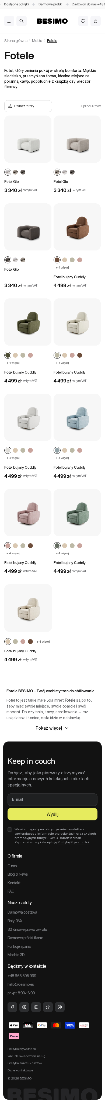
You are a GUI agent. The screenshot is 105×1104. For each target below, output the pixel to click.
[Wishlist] (83, 21)
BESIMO (26, 1078)
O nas (12, 866)
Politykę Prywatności (73, 842)
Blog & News (18, 874)
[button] (9, 21)
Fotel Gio (11, 181)
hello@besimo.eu (21, 984)
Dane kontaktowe (20, 1070)
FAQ (11, 891)
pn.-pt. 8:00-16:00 (21, 993)
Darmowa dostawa (22, 912)
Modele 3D (16, 955)
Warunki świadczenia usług (26, 1056)
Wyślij (52, 814)
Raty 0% (15, 921)
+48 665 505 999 (22, 976)
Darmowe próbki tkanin (25, 938)
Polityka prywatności (22, 1048)
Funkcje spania (19, 946)
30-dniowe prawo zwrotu (27, 929)
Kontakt (14, 883)
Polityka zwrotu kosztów (25, 1063)
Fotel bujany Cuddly (70, 277)
